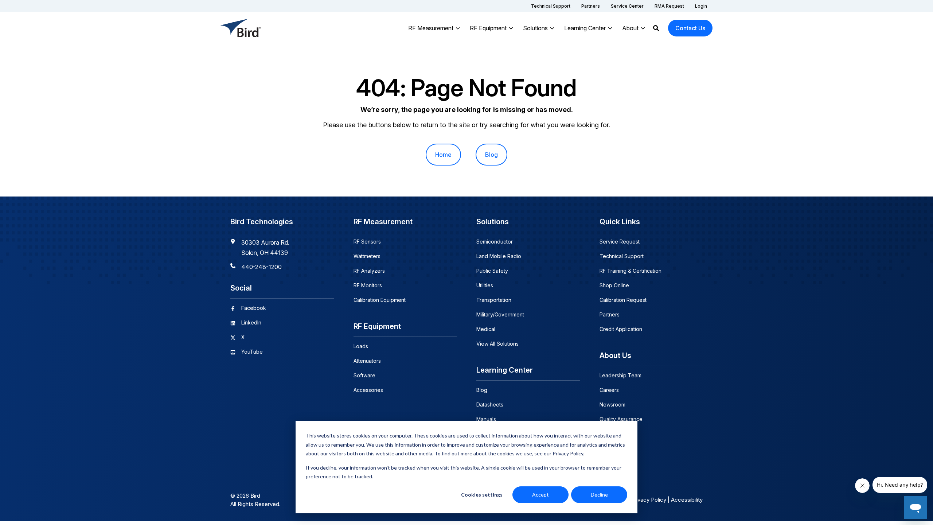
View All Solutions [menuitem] (497, 344)
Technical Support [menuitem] (622, 256)
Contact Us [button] (690, 28)
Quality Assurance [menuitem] (621, 419)
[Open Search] (656, 28)
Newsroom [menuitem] (612, 404)
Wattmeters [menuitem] (367, 256)
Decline (599, 494)
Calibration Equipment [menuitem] (380, 300)
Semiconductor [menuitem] (494, 241)
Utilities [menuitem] (484, 285)
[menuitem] (551, 6)
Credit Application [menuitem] (621, 329)
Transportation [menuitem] (493, 300)
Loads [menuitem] (361, 346)
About (630, 28)
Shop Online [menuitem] (614, 285)
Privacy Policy (648, 499)
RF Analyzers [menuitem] (369, 271)
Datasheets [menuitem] (489, 404)
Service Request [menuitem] (620, 241)
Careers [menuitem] (609, 390)
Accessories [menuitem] (368, 390)
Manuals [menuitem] (486, 419)
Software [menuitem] (364, 375)
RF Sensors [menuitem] (367, 241)
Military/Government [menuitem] (500, 314)
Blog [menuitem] (491, 154)
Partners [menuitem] (610, 314)
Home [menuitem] (443, 154)
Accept (540, 494)
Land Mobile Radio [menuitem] (498, 256)
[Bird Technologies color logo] (240, 28)
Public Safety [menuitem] (492, 271)
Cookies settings (482, 494)
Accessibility (687, 499)
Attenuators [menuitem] (367, 361)
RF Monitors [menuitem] (368, 285)
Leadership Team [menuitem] (620, 375)
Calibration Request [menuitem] (623, 300)
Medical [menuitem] (485, 329)
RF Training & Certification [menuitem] (630, 271)
